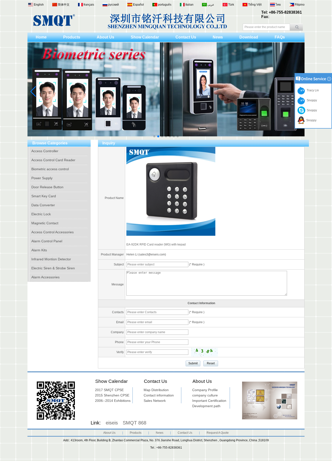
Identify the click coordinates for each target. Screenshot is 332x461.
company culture (205, 395)
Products (71, 37)
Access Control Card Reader (53, 160)
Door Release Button (47, 187)
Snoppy (311, 100)
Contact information (159, 395)
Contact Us (185, 37)
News (218, 37)
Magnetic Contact (44, 223)
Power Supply (41, 178)
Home (41, 37)
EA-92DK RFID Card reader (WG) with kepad (156, 244)
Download (248, 37)
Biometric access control (50, 169)
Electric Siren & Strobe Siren (53, 268)
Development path (206, 406)
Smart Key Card (43, 196)
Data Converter (43, 205)
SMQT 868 (134, 422)
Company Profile (205, 390)
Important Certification (209, 401)
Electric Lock (41, 214)
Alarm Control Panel (46, 241)
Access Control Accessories (52, 232)
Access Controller (44, 151)
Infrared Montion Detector (51, 259)
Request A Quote (218, 432)
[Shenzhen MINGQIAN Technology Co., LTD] (54, 25)
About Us (105, 37)
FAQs (280, 37)
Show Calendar (145, 37)
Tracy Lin (312, 90)
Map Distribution (156, 390)
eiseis (112, 422)
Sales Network (155, 401)
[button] (154, 136)
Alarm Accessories (45, 277)
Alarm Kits (39, 250)
